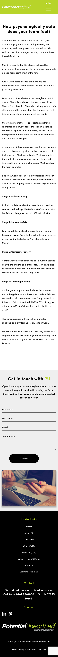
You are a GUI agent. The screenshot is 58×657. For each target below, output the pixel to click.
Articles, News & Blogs (29, 558)
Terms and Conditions (36, 649)
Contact (29, 565)
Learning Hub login (29, 571)
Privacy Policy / (19, 649)
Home (29, 526)
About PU (29, 533)
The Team (29, 539)
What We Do (29, 545)
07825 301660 (25, 594)
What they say (29, 552)
